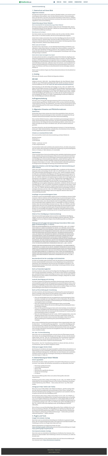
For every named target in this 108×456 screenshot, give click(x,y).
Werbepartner (78, 2)
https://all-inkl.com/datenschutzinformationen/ (61, 84)
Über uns (59, 2)
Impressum (57, 449)
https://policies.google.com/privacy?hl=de (42, 428)
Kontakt (86, 2)
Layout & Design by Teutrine (54, 452)
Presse (64, 2)
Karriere (70, 2)
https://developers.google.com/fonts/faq (42, 427)
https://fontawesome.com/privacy (51, 440)
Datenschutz (51, 449)
